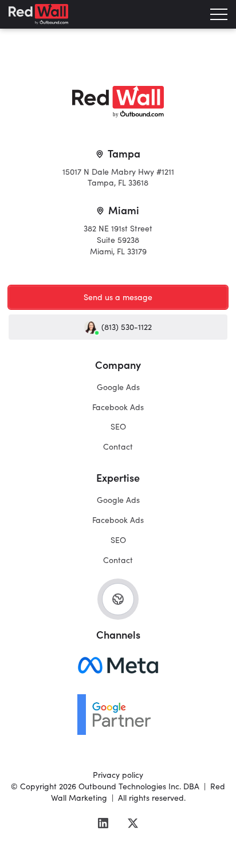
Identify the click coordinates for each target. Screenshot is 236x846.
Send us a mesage (118, 297)
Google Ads (118, 386)
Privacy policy (118, 774)
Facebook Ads (118, 407)
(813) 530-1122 (126, 326)
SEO (118, 426)
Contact (118, 446)
